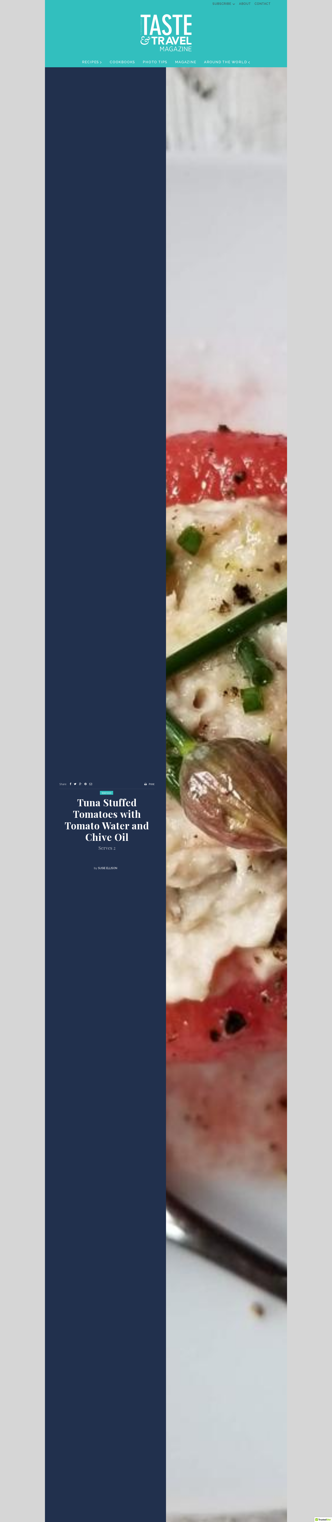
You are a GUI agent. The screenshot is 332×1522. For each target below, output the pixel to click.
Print (151, 784)
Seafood (106, 792)
